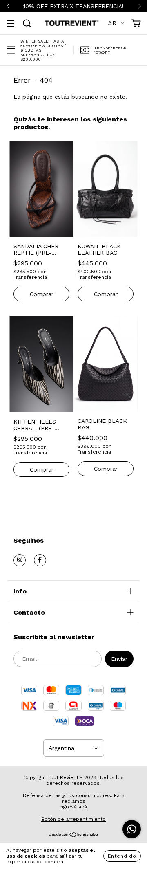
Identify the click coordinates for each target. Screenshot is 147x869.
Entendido (122, 856)
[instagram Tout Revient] (19, 560)
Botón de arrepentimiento (73, 819)
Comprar (41, 294)
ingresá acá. (73, 807)
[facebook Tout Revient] (40, 560)
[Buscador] (27, 23)
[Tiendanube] (73, 836)
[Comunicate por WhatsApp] (131, 829)
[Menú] (11, 24)
